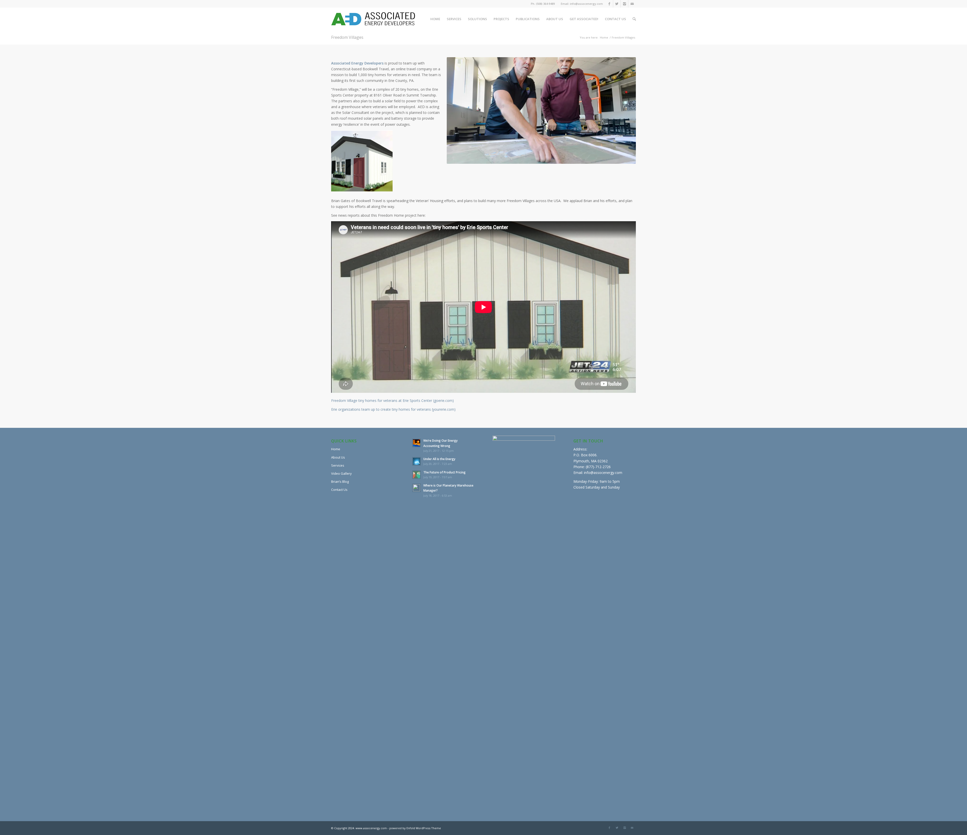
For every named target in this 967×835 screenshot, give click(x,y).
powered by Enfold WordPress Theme (415, 828)
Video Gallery (341, 473)
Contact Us (339, 489)
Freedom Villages (347, 37)
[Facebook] (609, 4)
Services (337, 465)
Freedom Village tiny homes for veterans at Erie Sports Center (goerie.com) (392, 400)
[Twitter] (616, 4)
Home (604, 37)
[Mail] (632, 4)
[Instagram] (624, 4)
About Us (338, 457)
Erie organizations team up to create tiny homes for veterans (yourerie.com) (393, 409)
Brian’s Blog (340, 481)
